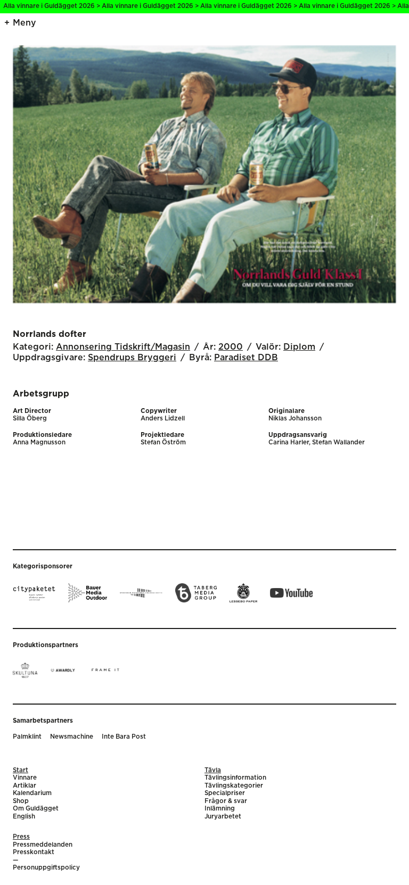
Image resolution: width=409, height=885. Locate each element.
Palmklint (27, 737)
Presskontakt (33, 852)
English (24, 817)
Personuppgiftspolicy (46, 868)
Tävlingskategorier (233, 786)
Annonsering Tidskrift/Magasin (123, 347)
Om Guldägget (36, 809)
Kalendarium (32, 793)
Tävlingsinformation (235, 778)
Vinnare (25, 778)
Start (20, 770)
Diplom (299, 347)
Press (21, 837)
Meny (24, 23)
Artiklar (24, 786)
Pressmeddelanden (42, 845)
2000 (230, 347)
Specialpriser (224, 793)
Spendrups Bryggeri (132, 357)
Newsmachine (71, 737)
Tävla (212, 770)
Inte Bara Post (124, 737)
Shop (21, 801)
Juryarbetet (222, 817)
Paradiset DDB (246, 357)
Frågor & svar (225, 801)
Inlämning (219, 809)
